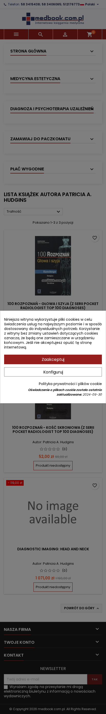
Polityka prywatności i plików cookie (70, 383)
